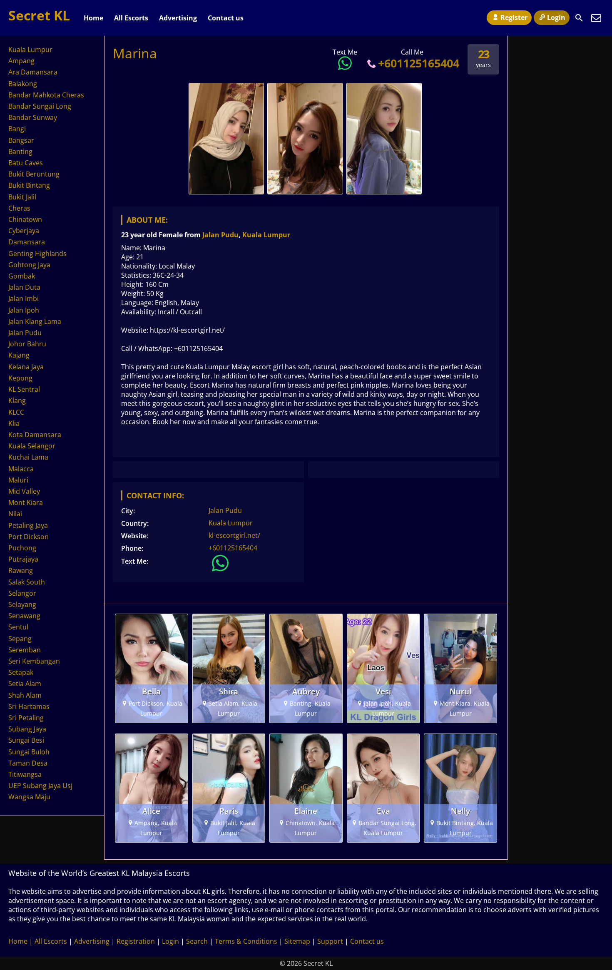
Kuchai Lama (28, 457)
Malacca (21, 468)
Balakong (22, 83)
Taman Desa (27, 763)
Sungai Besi (26, 740)
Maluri (18, 480)
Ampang (21, 60)
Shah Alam (25, 695)
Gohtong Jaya (29, 264)
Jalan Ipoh (23, 310)
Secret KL (39, 15)
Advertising (178, 17)
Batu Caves (25, 162)
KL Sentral (24, 389)
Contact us (226, 17)
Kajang (19, 355)
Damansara (26, 241)
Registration (136, 941)
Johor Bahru (27, 343)
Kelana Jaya (26, 366)
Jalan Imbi (23, 298)
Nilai (15, 513)
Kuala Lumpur (266, 234)
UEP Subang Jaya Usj (40, 785)
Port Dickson (28, 536)
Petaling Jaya (28, 525)
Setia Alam (24, 683)
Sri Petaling (26, 717)
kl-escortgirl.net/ (234, 535)
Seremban (24, 649)
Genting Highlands (37, 253)
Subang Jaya (27, 729)
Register (513, 17)
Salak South (26, 582)
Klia (14, 423)
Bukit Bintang (29, 185)
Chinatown (25, 219)
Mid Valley (24, 491)
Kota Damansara (34, 434)
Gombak (21, 276)
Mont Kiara (25, 502)
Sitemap (297, 941)
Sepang (20, 638)
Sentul (18, 627)
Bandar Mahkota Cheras (46, 94)
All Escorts (131, 17)
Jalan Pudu (220, 234)
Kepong (20, 378)
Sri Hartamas (29, 706)
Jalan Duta (24, 287)
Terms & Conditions (246, 941)
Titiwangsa (25, 774)
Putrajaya (23, 559)
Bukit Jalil (22, 196)
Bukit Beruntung (34, 174)
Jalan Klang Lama (34, 321)
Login (556, 17)
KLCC (16, 412)
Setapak (20, 672)
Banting (20, 151)
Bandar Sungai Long (39, 106)
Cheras (19, 208)
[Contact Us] (596, 17)
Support (330, 941)
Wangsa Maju (29, 796)
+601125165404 (418, 63)
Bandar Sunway (32, 117)
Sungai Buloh (29, 751)
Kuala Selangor (31, 445)
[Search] (579, 17)
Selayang (22, 604)
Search (197, 941)
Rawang (20, 570)
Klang (17, 400)
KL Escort (136, 437)
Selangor (22, 593)
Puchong (22, 547)
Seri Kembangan (34, 661)
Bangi (17, 128)
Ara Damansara (32, 72)
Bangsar (21, 140)
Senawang (24, 615)
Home (93, 17)
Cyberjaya (23, 230)
